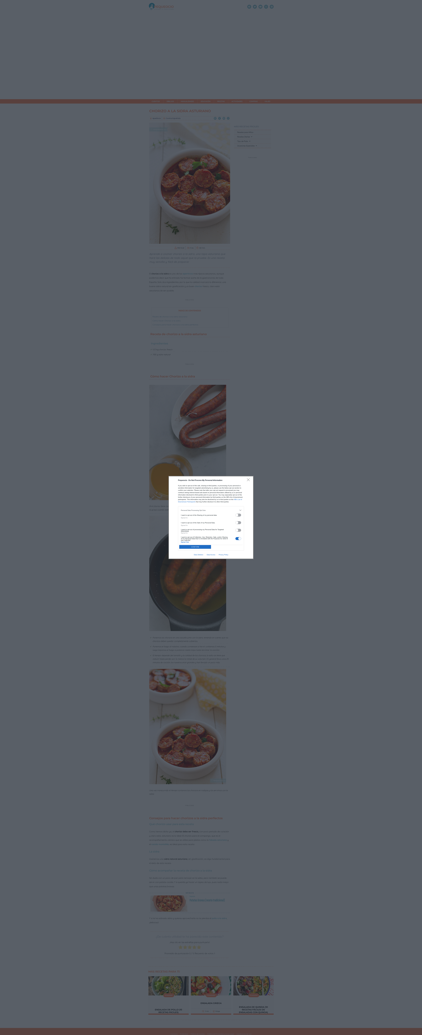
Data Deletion (198, 555)
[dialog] (211, 517)
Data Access (211, 555)
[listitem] (211, 510)
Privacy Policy (223, 555)
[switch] (238, 515)
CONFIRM (195, 547)
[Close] (249, 480)
